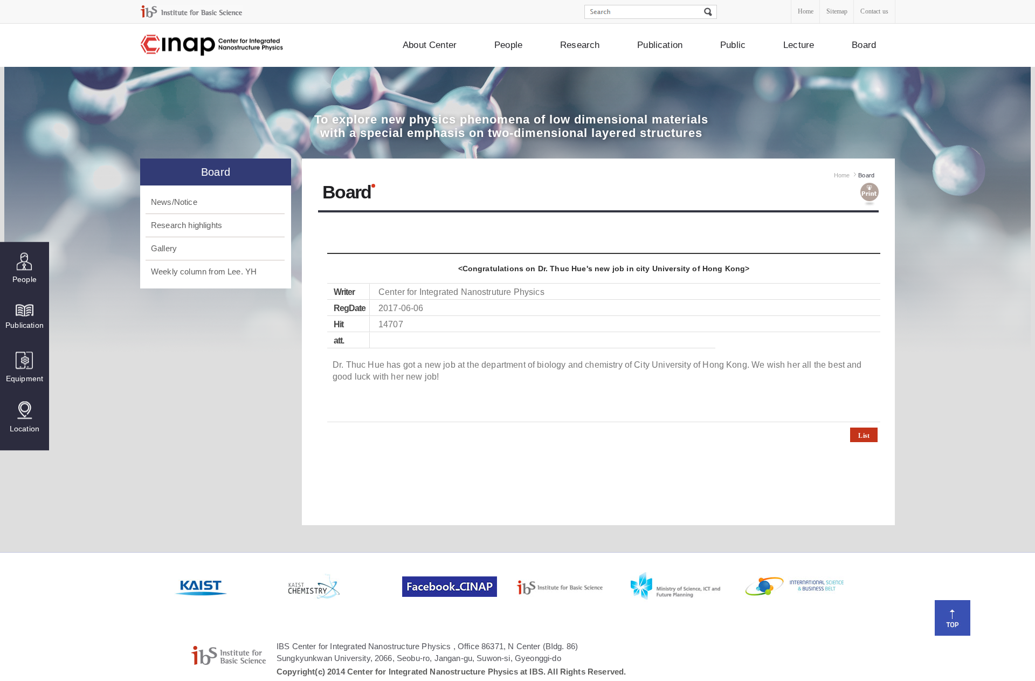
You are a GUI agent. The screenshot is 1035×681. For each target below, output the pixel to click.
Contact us (874, 11)
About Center (430, 45)
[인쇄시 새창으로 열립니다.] (869, 195)
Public (733, 45)
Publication (659, 45)
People (508, 45)
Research (579, 45)
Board (864, 45)
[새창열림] (230, 586)
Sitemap (836, 11)
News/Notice (174, 202)
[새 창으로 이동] (191, 11)
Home (806, 11)
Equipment (24, 378)
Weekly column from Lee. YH (204, 271)
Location (24, 428)
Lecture (798, 45)
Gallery (164, 248)
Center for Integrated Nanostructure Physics (212, 45)
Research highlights (186, 225)
